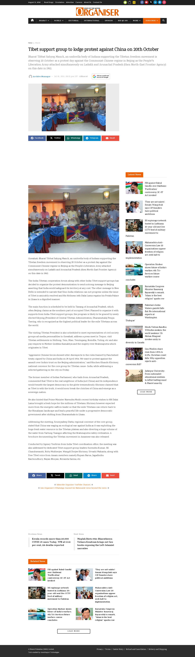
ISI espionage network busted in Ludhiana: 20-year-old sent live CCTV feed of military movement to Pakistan (59, 593)
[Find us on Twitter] (151, 2)
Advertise (70, 2)
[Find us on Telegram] (160, 2)
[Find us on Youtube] (146, 2)
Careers (79, 2)
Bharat (43, 20)
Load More (74, 631)
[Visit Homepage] (97, 11)
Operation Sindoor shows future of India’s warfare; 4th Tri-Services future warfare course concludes (59, 615)
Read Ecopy (48, 2)
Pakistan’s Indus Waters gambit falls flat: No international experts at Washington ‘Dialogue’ (145, 313)
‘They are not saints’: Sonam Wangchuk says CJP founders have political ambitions (106, 574)
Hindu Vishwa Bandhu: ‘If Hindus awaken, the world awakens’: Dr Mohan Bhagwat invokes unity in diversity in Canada (146, 335)
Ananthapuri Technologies (50, 652)
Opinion (109, 20)
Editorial (74, 20)
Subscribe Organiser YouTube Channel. (74, 484)
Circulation (59, 2)
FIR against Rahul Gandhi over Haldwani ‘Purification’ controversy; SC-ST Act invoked (59, 575)
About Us (87, 2)
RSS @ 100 (123, 20)
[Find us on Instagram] (164, 2)
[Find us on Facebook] (142, 2)
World (57, 20)
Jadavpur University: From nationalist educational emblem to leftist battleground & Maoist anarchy (155, 377)
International (91, 20)
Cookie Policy (118, 649)
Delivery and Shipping (157, 649)
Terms (107, 649)
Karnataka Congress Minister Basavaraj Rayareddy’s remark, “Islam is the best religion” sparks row (105, 615)
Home (30, 43)
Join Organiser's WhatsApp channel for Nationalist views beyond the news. (73, 488)
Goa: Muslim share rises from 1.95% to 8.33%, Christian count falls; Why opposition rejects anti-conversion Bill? (146, 356)
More (135, 20)
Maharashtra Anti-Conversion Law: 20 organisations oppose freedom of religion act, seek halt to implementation (106, 595)
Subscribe (151, 20)
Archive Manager (42, 76)
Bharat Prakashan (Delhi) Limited (42, 649)
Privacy (100, 649)
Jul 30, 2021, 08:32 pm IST (66, 76)
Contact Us (97, 2)
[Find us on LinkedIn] (155, 2)
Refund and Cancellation (136, 649)
